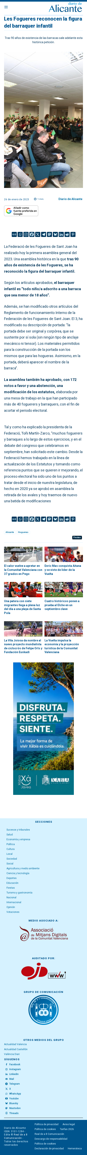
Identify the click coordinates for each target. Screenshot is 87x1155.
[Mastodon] (49, 234)
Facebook (14, 1064)
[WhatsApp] (6, 1093)
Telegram (14, 1083)
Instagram (15, 1069)
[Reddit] (67, 234)
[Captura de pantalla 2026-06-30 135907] (43, 728)
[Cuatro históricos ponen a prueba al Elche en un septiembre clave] (64, 589)
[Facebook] (31, 234)
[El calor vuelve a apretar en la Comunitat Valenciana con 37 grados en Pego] (23, 554)
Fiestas (77, 537)
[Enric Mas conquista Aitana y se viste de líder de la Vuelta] (64, 554)
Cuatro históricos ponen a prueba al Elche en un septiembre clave (62, 605)
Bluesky (13, 1103)
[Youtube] (6, 1098)
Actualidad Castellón (16, 1049)
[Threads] (6, 1113)
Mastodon (15, 1108)
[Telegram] (43, 234)
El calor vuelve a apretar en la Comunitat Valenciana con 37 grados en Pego (23, 569)
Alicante (10, 532)
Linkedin (14, 1074)
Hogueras (23, 532)
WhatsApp (15, 1093)
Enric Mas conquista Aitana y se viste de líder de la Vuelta (63, 569)
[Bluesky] (55, 234)
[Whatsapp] (20, 234)
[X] (37, 234)
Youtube (14, 1098)
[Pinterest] (72, 234)
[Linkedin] (61, 234)
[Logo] (65, 7)
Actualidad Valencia (15, 1044)
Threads (14, 1113)
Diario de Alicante (70, 199)
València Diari (12, 1054)
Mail (11, 1079)
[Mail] (6, 1079)
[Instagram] (26, 234)
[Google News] (14, 234)
